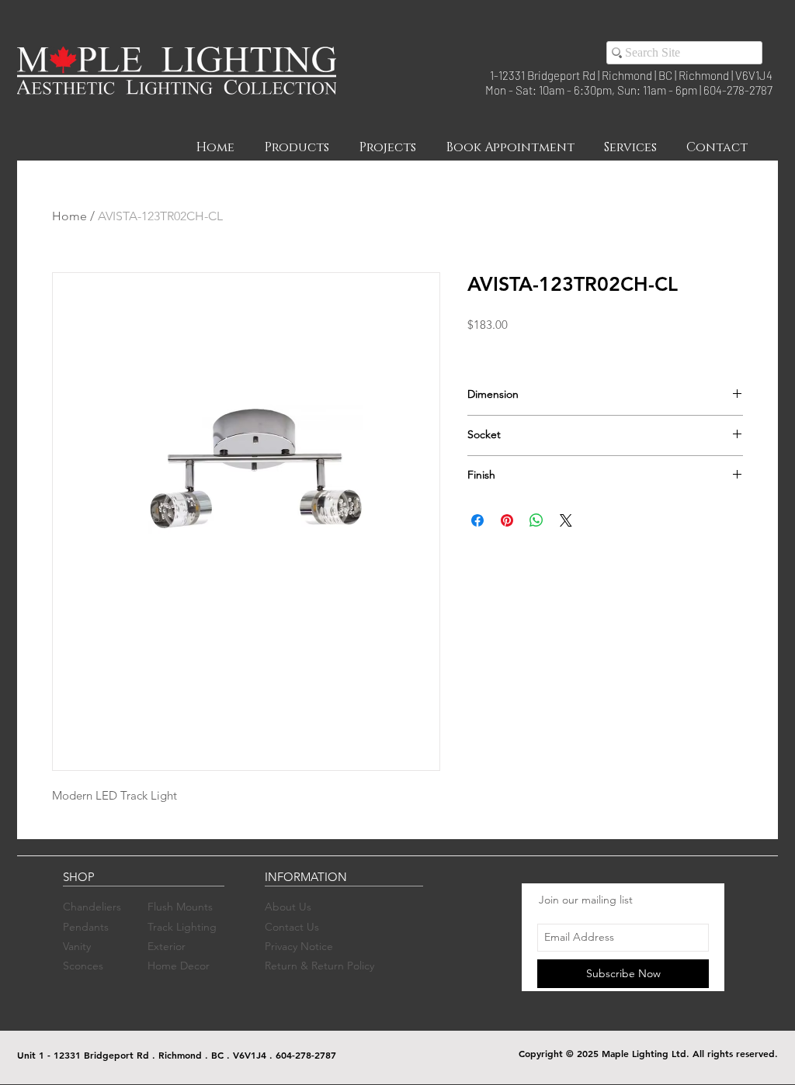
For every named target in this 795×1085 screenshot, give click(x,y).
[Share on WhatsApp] (536, 520)
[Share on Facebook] (477, 520)
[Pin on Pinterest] (507, 520)
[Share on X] (566, 520)
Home (69, 216)
